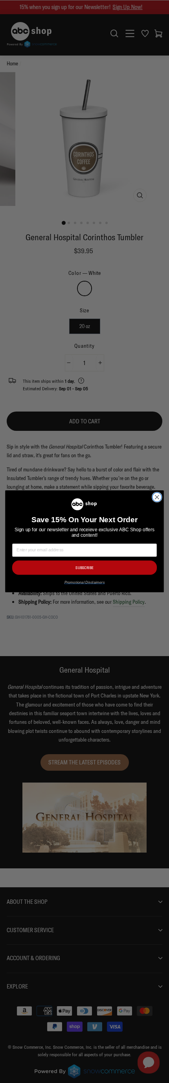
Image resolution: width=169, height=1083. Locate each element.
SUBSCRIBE (84, 568)
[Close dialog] (157, 497)
